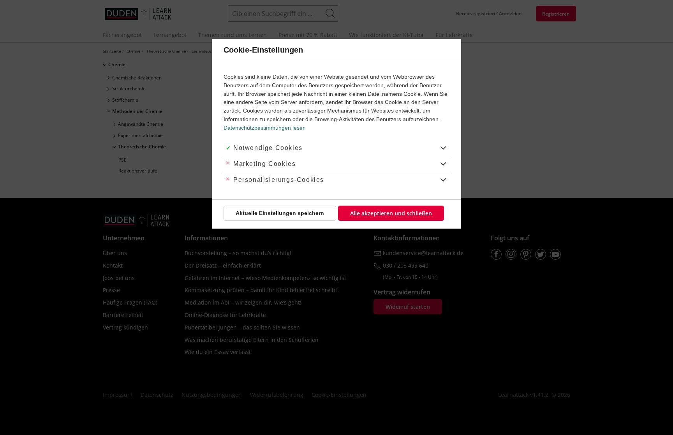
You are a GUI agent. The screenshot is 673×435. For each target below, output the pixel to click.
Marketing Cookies (264, 163)
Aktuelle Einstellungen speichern (280, 213)
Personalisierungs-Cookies (278, 179)
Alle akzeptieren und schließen (391, 213)
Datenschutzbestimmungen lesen (265, 128)
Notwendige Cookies (268, 147)
